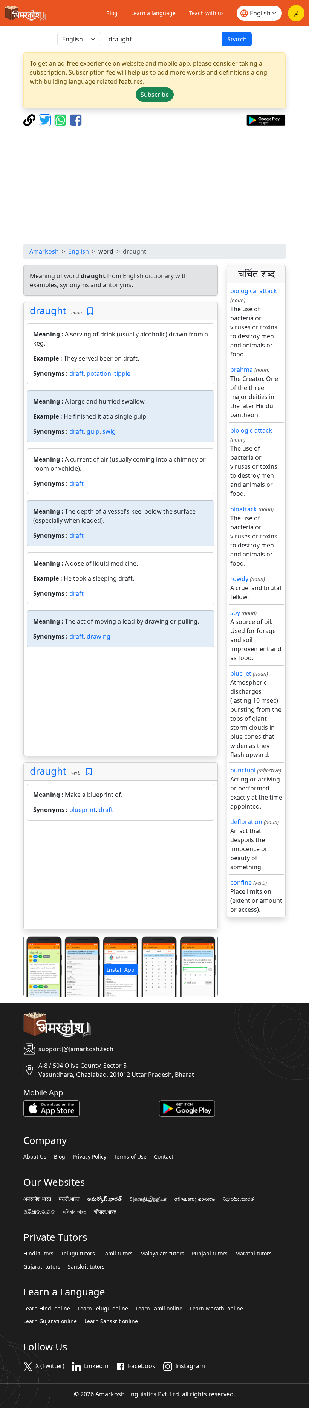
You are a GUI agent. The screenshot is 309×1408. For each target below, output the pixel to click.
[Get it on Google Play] (266, 119)
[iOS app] (51, 1108)
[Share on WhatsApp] (61, 119)
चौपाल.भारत (105, 1211)
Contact (163, 1156)
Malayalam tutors (162, 1253)
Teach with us (206, 13)
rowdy (239, 579)
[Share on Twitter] (46, 119)
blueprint (82, 810)
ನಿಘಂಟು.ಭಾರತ (238, 1198)
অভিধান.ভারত (74, 1211)
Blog (112, 13)
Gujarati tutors (41, 1266)
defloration (246, 822)
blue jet (240, 673)
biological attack (253, 291)
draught (48, 310)
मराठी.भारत (69, 1198)
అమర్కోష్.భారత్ (104, 1198)
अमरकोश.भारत (37, 1198)
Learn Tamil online (159, 1308)
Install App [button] (121, 969)
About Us (34, 1156)
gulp (93, 431)
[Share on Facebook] (76, 119)
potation (99, 373)
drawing (98, 636)
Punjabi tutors (210, 1253)
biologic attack (251, 430)
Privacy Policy (89, 1156)
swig (109, 431)
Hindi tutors (38, 1253)
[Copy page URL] (30, 119)
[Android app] (187, 1108)
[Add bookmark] (90, 311)
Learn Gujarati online (50, 1321)
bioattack (243, 509)
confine (241, 882)
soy (235, 612)
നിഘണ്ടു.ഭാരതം (194, 1198)
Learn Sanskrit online (111, 1321)
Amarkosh (44, 251)
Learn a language (153, 13)
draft (76, 373)
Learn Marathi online (216, 1308)
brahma (241, 369)
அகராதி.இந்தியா (148, 1198)
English (78, 251)
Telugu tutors (78, 1253)
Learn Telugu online (103, 1308)
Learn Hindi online (46, 1308)
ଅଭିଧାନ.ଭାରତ (39, 1211)
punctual (242, 770)
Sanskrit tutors (86, 1266)
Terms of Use (130, 1156)
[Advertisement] (154, 185)
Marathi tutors (253, 1253)
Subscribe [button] (155, 94)
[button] (38, 966)
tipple (122, 373)
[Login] (296, 13)
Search (237, 39)
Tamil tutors (117, 1253)
